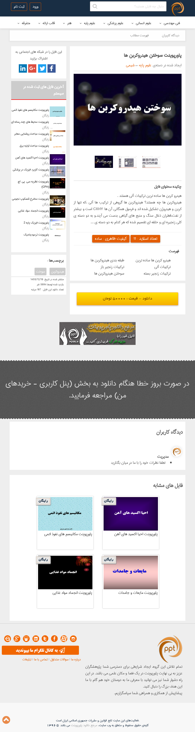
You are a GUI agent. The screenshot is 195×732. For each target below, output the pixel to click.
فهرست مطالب (139, 35)
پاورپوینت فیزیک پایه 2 (36, 222)
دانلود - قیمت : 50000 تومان (127, 299)
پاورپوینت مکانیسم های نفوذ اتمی (30, 110)
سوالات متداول (59, 659)
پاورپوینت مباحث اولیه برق (34, 145)
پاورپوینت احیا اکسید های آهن (32, 157)
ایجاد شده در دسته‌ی (166, 65)
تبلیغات (26, 659)
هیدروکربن (57, 271)
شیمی (130, 65)
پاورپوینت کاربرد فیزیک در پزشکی (31, 169)
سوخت (40, 271)
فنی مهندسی (171, 23)
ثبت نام (19, 6)
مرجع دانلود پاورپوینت (84, 725)
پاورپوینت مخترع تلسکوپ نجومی (30, 198)
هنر (69, 23)
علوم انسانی (143, 23)
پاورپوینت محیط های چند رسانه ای (30, 121)
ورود (35, 6)
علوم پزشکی (115, 23)
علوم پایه (89, 23)
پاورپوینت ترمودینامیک (36, 234)
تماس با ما (41, 659)
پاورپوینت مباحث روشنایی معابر (31, 133)
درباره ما (76, 659)
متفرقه (25, 23)
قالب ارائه (48, 23)
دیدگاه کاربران (170, 35)
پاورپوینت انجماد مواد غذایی (33, 210)
